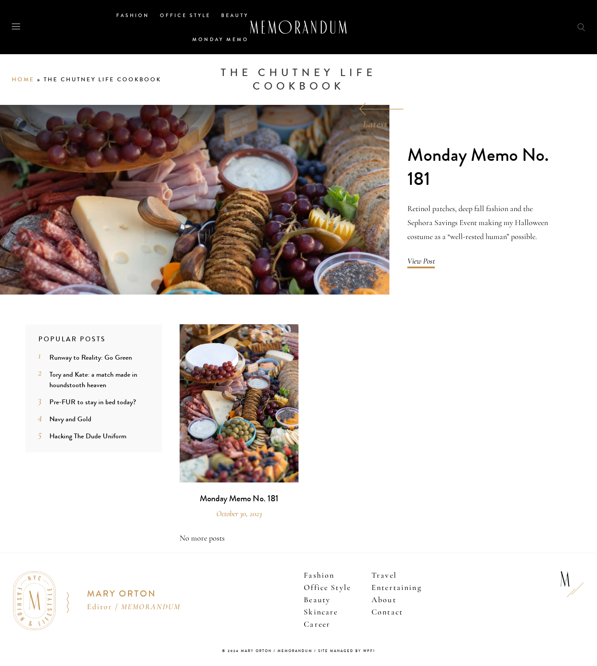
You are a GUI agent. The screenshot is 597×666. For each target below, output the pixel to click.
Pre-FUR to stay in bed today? (92, 402)
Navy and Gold (70, 419)
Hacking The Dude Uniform (87, 436)
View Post (421, 261)
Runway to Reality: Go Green (90, 357)
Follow (534, 27)
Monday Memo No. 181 (478, 167)
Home (23, 79)
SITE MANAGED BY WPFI (346, 651)
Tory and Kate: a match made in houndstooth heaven (93, 379)
